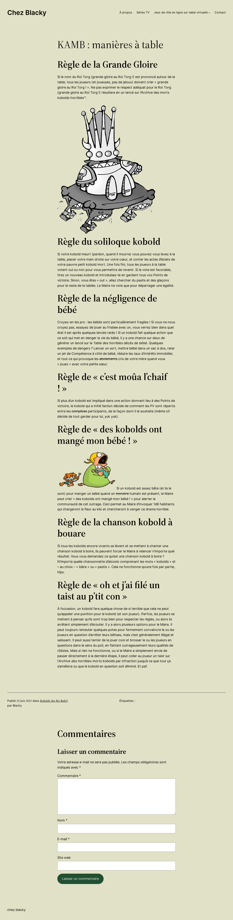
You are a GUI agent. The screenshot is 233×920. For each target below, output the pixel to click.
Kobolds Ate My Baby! (54, 701)
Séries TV (143, 12)
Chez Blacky (26, 13)
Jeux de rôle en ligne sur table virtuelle (181, 12)
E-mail (63, 839)
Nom (62, 820)
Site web (64, 857)
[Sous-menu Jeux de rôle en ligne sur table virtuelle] (209, 12)
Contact (220, 12)
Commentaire (69, 776)
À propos (125, 12)
